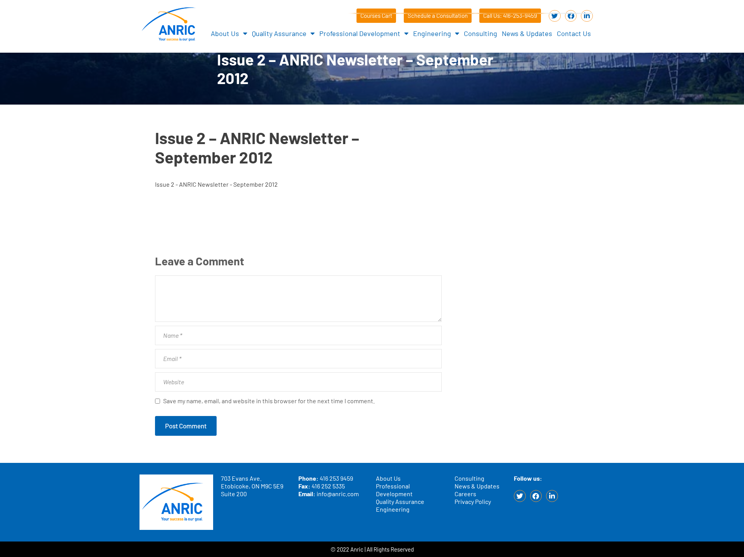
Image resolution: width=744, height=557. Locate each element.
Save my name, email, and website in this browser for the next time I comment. (269, 400)
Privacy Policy (473, 501)
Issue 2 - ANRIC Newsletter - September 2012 (216, 184)
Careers (465, 493)
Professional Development (359, 33)
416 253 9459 (336, 478)
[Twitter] (555, 16)
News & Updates (527, 33)
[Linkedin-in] (587, 16)
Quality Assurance (279, 33)
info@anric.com (338, 493)
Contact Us (574, 33)
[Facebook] (571, 16)
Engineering (432, 33)
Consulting (480, 33)
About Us (225, 33)
